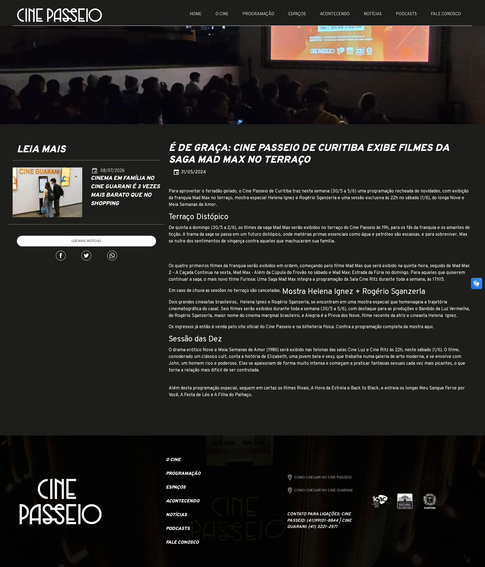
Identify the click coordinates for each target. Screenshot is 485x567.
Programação (258, 14)
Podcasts (406, 14)
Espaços (297, 14)
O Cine (222, 14)
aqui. (429, 327)
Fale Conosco (446, 14)
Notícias (373, 14)
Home (196, 14)
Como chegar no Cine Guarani (323, 490)
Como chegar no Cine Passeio (323, 477)
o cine (173, 460)
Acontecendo (335, 14)
